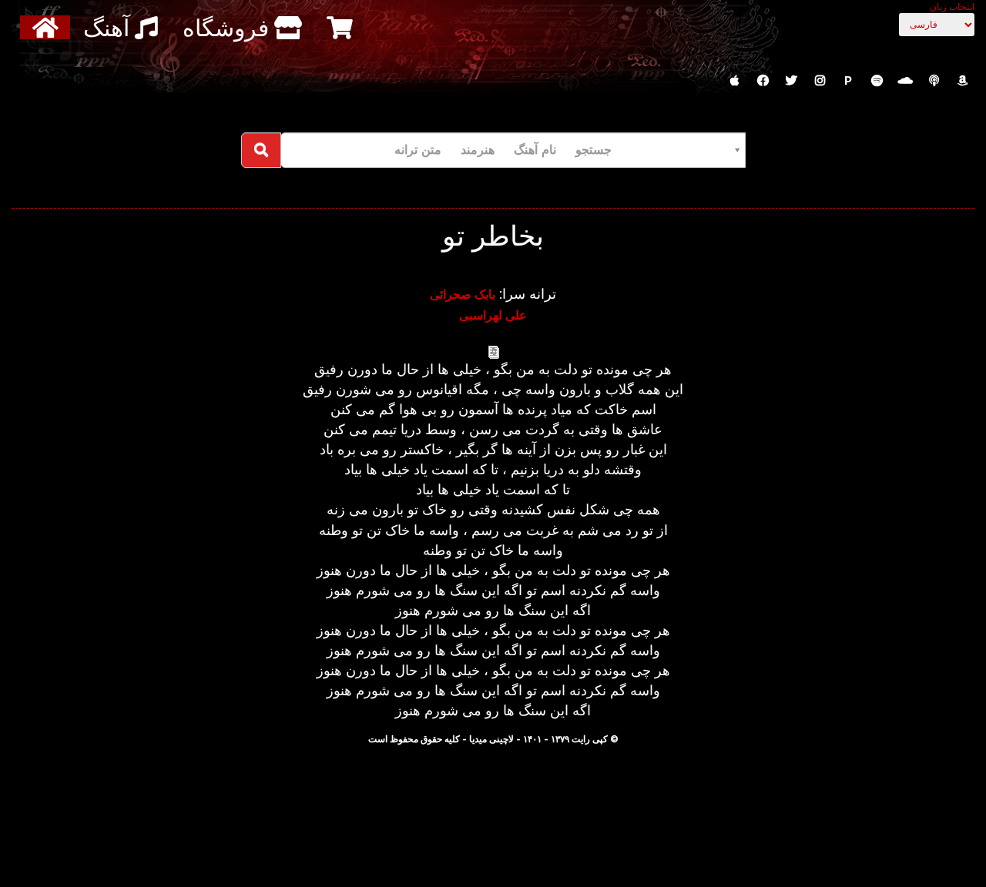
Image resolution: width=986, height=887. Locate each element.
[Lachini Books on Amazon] (962, 80)
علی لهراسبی (493, 315)
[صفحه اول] (47, 27)
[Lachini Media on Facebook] (762, 80)
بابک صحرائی (462, 294)
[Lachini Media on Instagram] (819, 80)
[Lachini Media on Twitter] (791, 80)
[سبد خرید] (341, 27)
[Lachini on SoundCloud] (905, 80)
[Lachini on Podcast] (933, 80)
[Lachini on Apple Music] (734, 80)
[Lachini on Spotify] (876, 80)
